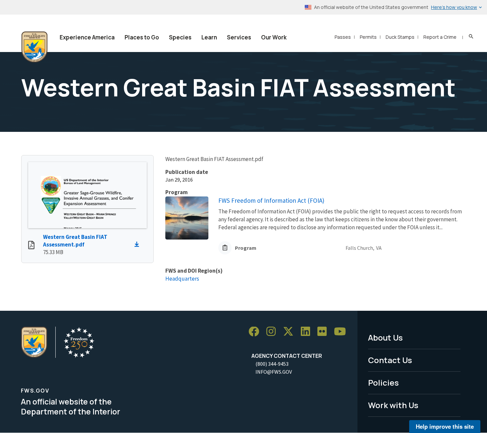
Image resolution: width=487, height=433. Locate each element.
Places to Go (142, 37)
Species (180, 37)
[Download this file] (138, 244)
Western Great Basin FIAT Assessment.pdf (75, 240)
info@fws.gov (273, 371)
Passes (343, 37)
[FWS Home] (34, 47)
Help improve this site (445, 426)
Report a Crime (440, 37)
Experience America (87, 37)
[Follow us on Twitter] (290, 332)
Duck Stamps (400, 37)
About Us (385, 337)
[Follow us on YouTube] (342, 332)
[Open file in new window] (31, 245)
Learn (209, 37)
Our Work (274, 37)
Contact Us (390, 359)
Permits (368, 37)
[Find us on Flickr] (324, 332)
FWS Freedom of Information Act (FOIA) (271, 200)
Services (239, 37)
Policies (383, 382)
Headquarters (182, 278)
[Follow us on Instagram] (273, 332)
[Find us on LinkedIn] (308, 332)
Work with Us (393, 405)
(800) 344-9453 (272, 363)
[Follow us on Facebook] (256, 332)
